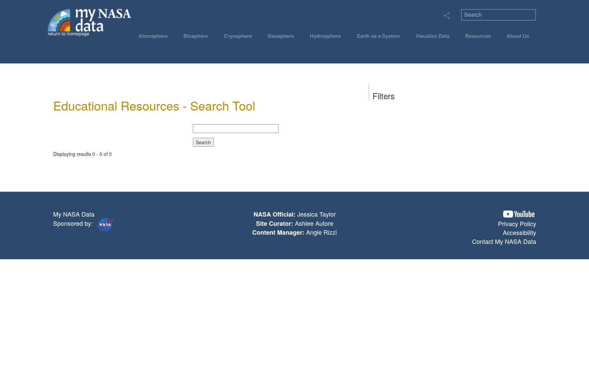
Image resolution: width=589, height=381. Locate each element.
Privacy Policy (517, 223)
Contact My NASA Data (504, 241)
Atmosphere (153, 36)
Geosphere (281, 36)
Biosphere (195, 36)
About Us (518, 36)
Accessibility (519, 232)
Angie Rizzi (321, 232)
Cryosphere (238, 36)
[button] (518, 214)
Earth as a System (378, 36)
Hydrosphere (325, 36)
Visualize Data (432, 36)
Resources (478, 36)
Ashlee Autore (314, 223)
